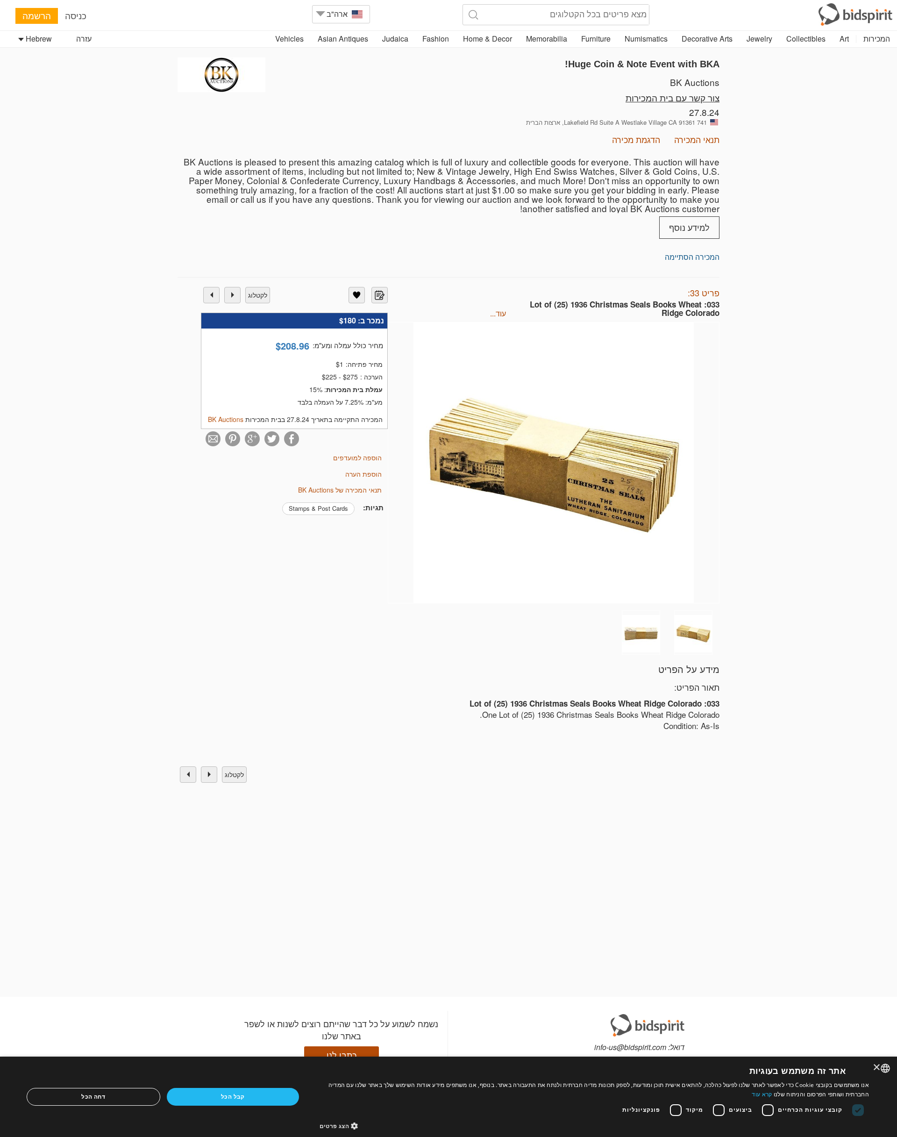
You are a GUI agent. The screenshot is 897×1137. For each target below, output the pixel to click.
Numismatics (646, 38)
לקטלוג (257, 295)
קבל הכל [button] (233, 1097)
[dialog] (448, 1097)
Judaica (395, 38)
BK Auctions (694, 82)
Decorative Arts (707, 38)
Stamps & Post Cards (318, 508)
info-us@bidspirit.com (630, 1047)
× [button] (877, 1067)
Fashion (435, 38)
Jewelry (759, 38)
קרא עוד (762, 1094)
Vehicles (289, 38)
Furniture (596, 38)
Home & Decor (487, 38)
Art (844, 38)
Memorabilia (546, 38)
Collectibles (806, 38)
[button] (594, 1125)
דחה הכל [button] (93, 1097)
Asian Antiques (343, 38)
